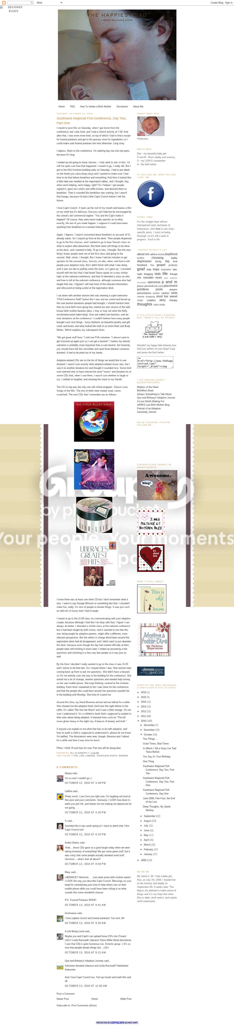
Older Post (126, 998)
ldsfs (158, 273)
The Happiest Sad (117, 15)
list (92, 360)
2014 (144, 701)
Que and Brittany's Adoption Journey (84, 960)
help (149, 269)
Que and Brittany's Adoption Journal (156, 397)
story (162, 300)
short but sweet (167, 296)
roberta (140, 296)
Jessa (92, 261)
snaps (140, 300)
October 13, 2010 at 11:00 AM (86, 985)
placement (170, 285)
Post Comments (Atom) (84, 1005)
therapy (173, 300)
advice (153, 254)
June (147, 830)
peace (140, 286)
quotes (156, 293)
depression (144, 261)
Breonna (90, 702)
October (148, 734)
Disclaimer (122, 106)
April (146, 840)
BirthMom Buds (145, 390)
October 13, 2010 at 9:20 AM (85, 923)
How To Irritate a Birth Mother (95, 106)
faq (167, 261)
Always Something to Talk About (154, 394)
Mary (67, 872)
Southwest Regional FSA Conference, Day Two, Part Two (158, 770)
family (158, 261)
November (149, 729)
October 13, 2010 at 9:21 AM (85, 952)
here (158, 228)
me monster (145, 277)
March (147, 844)
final (175, 261)
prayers (173, 289)
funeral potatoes (68, 139)
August (148, 820)
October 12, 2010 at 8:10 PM (85, 834)
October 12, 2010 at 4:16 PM (85, 812)
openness (154, 282)
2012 (144, 711)
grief (141, 269)
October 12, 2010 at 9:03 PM (85, 864)
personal (148, 286)
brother (140, 258)
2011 (144, 716)
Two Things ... (150, 738)
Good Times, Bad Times (156, 743)
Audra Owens (72, 842)
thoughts (144, 304)
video (156, 304)
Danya (68, 773)
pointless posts (107, 756)
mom (158, 277)
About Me (138, 106)
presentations (144, 293)
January (148, 854)
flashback (142, 265)
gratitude (173, 265)
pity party (158, 286)
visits (162, 304)
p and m (170, 282)
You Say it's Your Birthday (157, 756)
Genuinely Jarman (146, 412)
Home (61, 106)
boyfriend (171, 254)
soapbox (151, 300)
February (149, 849)
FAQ (72, 106)
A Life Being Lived (74, 931)
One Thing (148, 761)
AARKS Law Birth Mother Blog (153, 404)
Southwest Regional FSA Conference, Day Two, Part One (158, 782)
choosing (157, 257)
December (149, 725)
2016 (144, 692)
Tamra (115, 242)
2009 (144, 860)
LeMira (68, 791)
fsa (76, 756)
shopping (150, 296)
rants (174, 292)
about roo (143, 254)
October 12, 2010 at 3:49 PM (85, 783)
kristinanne (70, 913)
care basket (67, 303)
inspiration (166, 269)
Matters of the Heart (147, 387)
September (150, 816)
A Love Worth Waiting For (150, 401)
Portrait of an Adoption (149, 408)
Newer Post (63, 998)
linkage (90, 756)
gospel (161, 264)
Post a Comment (66, 993)
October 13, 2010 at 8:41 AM (85, 905)
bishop (161, 254)
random (123, 756)
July (146, 825)
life (82, 756)
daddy (174, 258)
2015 (144, 697)
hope (156, 269)
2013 (144, 706)
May (146, 835)
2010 (144, 721)
